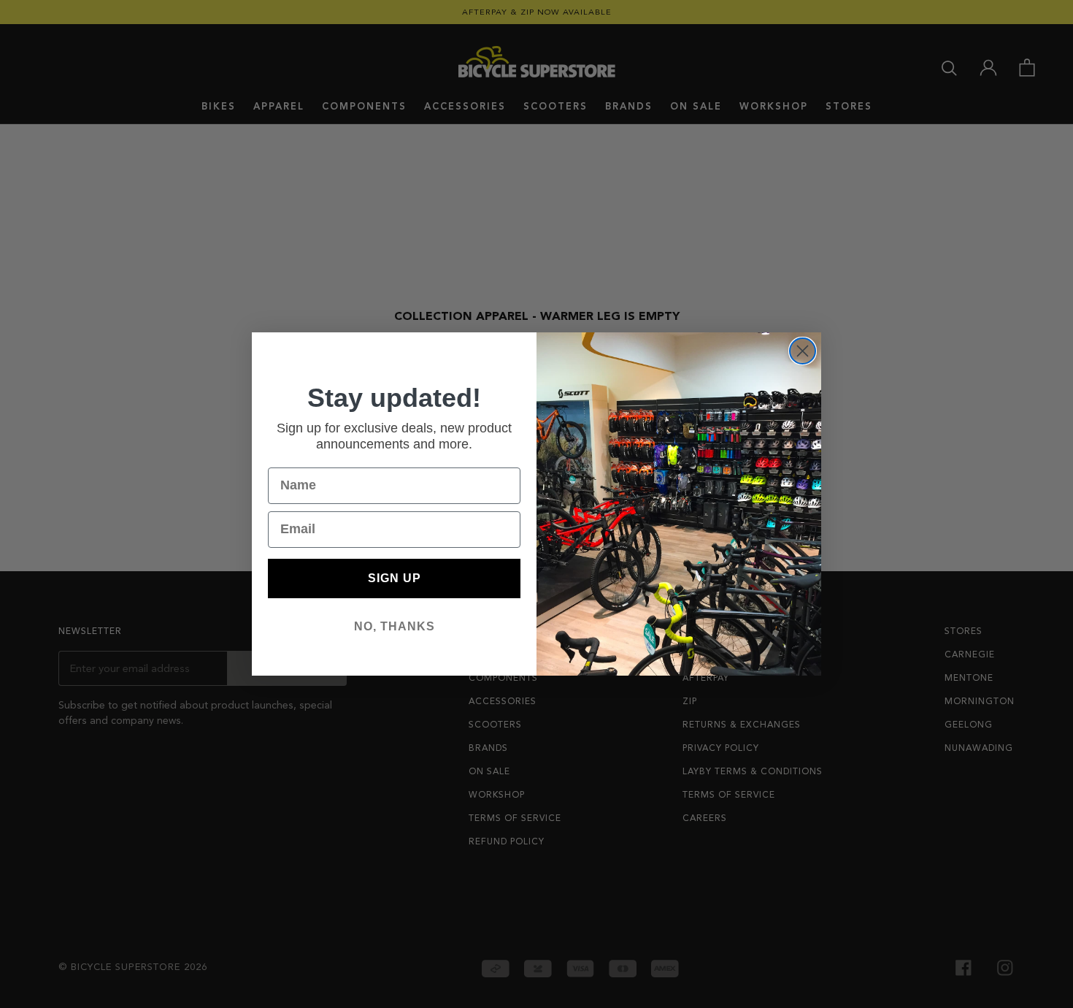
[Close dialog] (802, 351)
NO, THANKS (394, 626)
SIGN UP (394, 578)
